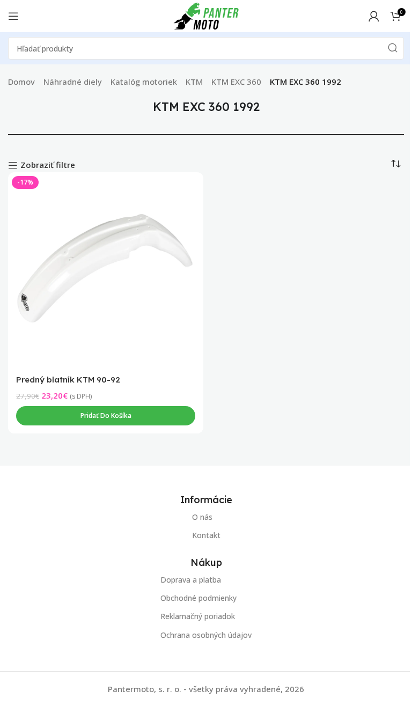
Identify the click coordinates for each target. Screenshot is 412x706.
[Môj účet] (374, 16)
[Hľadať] (392, 48)
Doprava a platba (190, 580)
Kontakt (206, 535)
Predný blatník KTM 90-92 (68, 379)
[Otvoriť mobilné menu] (13, 16)
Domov (21, 81)
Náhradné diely (72, 81)
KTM (194, 81)
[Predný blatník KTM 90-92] (105, 269)
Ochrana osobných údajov (206, 634)
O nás (202, 517)
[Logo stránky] (206, 15)
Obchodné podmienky (198, 598)
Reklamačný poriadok (197, 616)
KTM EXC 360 (236, 81)
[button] (105, 415)
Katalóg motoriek (144, 81)
